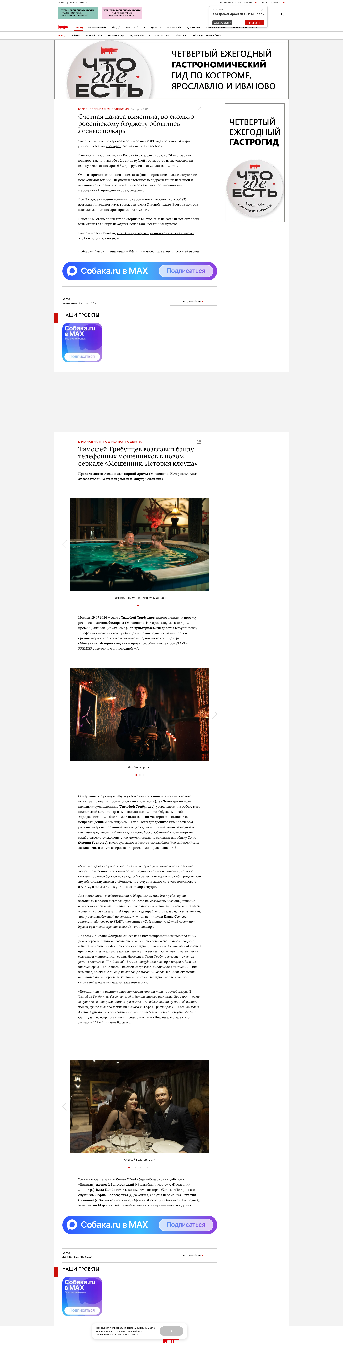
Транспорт (181, 35)
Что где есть (152, 27)
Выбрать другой (222, 22)
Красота (132, 27)
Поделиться (120, 109)
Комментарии (192, 301)
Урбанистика (94, 35)
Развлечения (97, 27)
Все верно (254, 22)
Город (78, 27)
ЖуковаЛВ (68, 1256)
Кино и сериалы (89, 441)
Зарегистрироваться (81, 2)
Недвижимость (140, 35)
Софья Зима (69, 303)
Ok (171, 1331)
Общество (162, 35)
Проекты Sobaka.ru (271, 2)
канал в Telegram (130, 251)
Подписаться (100, 109)
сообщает (113, 146)
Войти (62, 2)
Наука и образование (207, 35)
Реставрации (116, 35)
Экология (174, 27)
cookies (134, 1334)
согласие (121, 1331)
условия (101, 1331)
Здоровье (193, 27)
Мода (116, 27)
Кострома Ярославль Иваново (236, 2)
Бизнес (76, 35)
